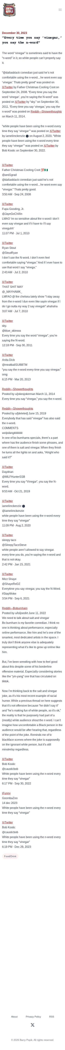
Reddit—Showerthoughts (46, 111)
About (14, 1016)
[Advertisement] (32, 894)
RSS (51, 1016)
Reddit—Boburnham (14, 608)
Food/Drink (10, 856)
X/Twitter (7, 87)
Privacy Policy (33, 1016)
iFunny (6, 793)
